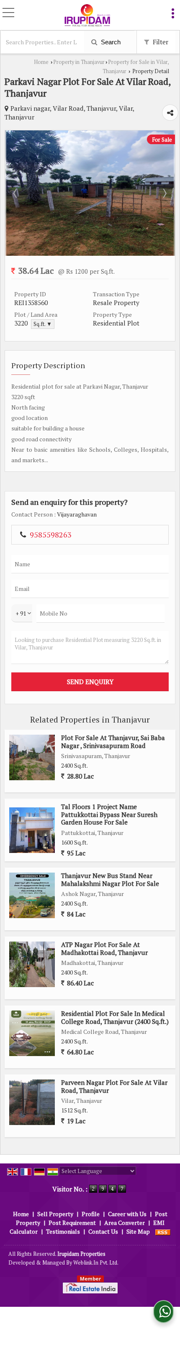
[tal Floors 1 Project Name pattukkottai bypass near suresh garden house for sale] (32, 830)
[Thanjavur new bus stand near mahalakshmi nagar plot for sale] (32, 895)
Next (164, 193)
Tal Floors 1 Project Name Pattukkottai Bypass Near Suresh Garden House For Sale (109, 814)
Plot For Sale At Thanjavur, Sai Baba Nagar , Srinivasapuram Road (113, 741)
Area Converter (124, 1223)
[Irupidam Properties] (87, 16)
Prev (16, 193)
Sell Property (55, 1214)
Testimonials (63, 1231)
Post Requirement (72, 1223)
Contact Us (103, 1231)
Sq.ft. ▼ (42, 324)
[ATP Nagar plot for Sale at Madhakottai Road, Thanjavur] (32, 964)
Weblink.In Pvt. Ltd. (95, 1262)
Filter (159, 42)
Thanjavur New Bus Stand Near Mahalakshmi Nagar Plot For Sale (110, 879)
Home (41, 62)
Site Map (138, 1231)
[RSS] (162, 1231)
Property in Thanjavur (79, 62)
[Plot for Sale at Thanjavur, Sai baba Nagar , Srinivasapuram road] (32, 757)
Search (110, 42)
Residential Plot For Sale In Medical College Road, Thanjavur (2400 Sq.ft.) (115, 1017)
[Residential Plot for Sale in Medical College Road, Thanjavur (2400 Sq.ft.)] (32, 1033)
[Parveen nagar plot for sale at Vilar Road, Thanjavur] (32, 1102)
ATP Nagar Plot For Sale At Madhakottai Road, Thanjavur (104, 948)
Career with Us (127, 1214)
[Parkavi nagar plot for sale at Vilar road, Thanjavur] (90, 253)
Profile (91, 1214)
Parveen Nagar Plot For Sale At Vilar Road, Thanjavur (114, 1086)
